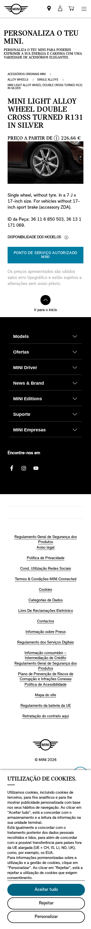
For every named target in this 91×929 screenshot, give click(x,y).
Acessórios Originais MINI (27, 74)
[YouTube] (36, 468)
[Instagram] (24, 468)
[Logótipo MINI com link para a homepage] (45, 745)
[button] (60, 9)
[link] (49, 9)
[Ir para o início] (45, 300)
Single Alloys (47, 79)
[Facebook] (12, 468)
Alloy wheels (18, 79)
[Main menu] (84, 9)
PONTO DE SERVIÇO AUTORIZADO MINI (46, 255)
